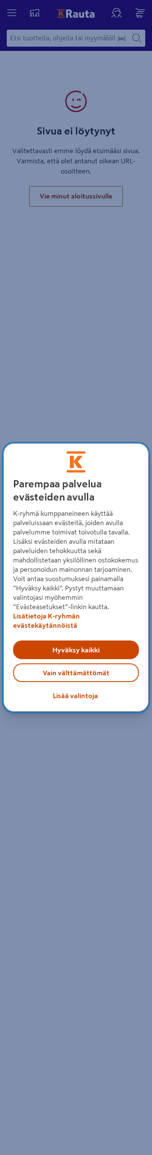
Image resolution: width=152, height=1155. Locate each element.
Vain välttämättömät (76, 672)
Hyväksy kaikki (76, 649)
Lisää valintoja (75, 695)
